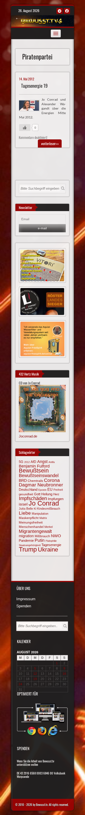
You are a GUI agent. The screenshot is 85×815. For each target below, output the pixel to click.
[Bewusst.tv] (42, 20)
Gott (37, 494)
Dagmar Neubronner (41, 484)
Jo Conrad (44, 503)
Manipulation (40, 513)
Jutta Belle (26, 508)
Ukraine (48, 549)
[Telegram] (59, 11)
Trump (28, 549)
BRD (23, 480)
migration (26, 536)
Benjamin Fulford (34, 466)
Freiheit (58, 489)
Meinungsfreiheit (31, 522)
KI (35, 508)
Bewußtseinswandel (38, 475)
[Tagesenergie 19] (31, 105)
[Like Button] (24, 127)
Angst (42, 461)
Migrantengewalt (35, 531)
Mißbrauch (42, 536)
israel (23, 504)
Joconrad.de (28, 436)
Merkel (48, 527)
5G (21, 462)
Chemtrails (35, 481)
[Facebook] (67, 11)
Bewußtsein (34, 471)
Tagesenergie (51, 545)
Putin (40, 540)
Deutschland (28, 489)
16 (64, 673)
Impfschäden (33, 498)
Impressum (25, 599)
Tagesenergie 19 (34, 85)
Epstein (42, 489)
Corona (52, 480)
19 (35, 679)
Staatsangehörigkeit (30, 545)
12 (35, 673)
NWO (56, 535)
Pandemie (26, 540)
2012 (27, 462)
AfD (33, 462)
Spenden (23, 606)
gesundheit (26, 494)
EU (50, 489)
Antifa (52, 462)
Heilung (46, 494)
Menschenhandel (31, 527)
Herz (56, 494)
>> (50, 143)
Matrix (43, 518)
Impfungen (55, 499)
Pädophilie (51, 540)
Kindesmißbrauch (48, 508)
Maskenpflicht (29, 518)
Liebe (25, 513)
